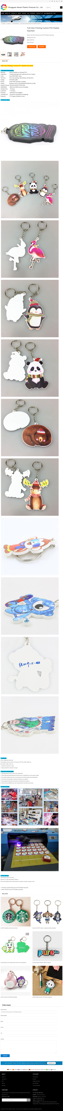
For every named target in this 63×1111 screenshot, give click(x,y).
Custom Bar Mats (36, 1085)
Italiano (26, 1069)
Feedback (32, 13)
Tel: (1, 1033)
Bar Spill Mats (35, 1083)
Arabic (48, 1069)
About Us (7, 13)
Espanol (16, 1069)
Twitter (52, 1)
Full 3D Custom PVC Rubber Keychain (14, 889)
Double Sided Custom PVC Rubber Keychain (17, 887)
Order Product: (4, 1009)
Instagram (57, 1)
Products (14, 13)
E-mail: (2, 1027)
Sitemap (3, 1085)
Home (2, 13)
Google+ (54, 1)
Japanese (38, 1069)
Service (24, 13)
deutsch (10, 1069)
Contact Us (39, 13)
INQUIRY (41, 46)
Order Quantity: (4, 1015)
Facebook (50, 1)
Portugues (32, 1069)
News (19, 13)
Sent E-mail (32, 46)
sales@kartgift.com (49, 13)
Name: (2, 1021)
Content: (2, 1039)
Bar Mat (34, 1079)
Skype (61, 1)
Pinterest (59, 1)
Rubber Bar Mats (36, 1081)
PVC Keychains (16, 23)
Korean (44, 1069)
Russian (54, 1069)
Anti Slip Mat (35, 1076)
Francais (21, 1069)
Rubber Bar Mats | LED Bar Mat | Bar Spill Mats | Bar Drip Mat (20, 1109)
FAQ (28, 13)
